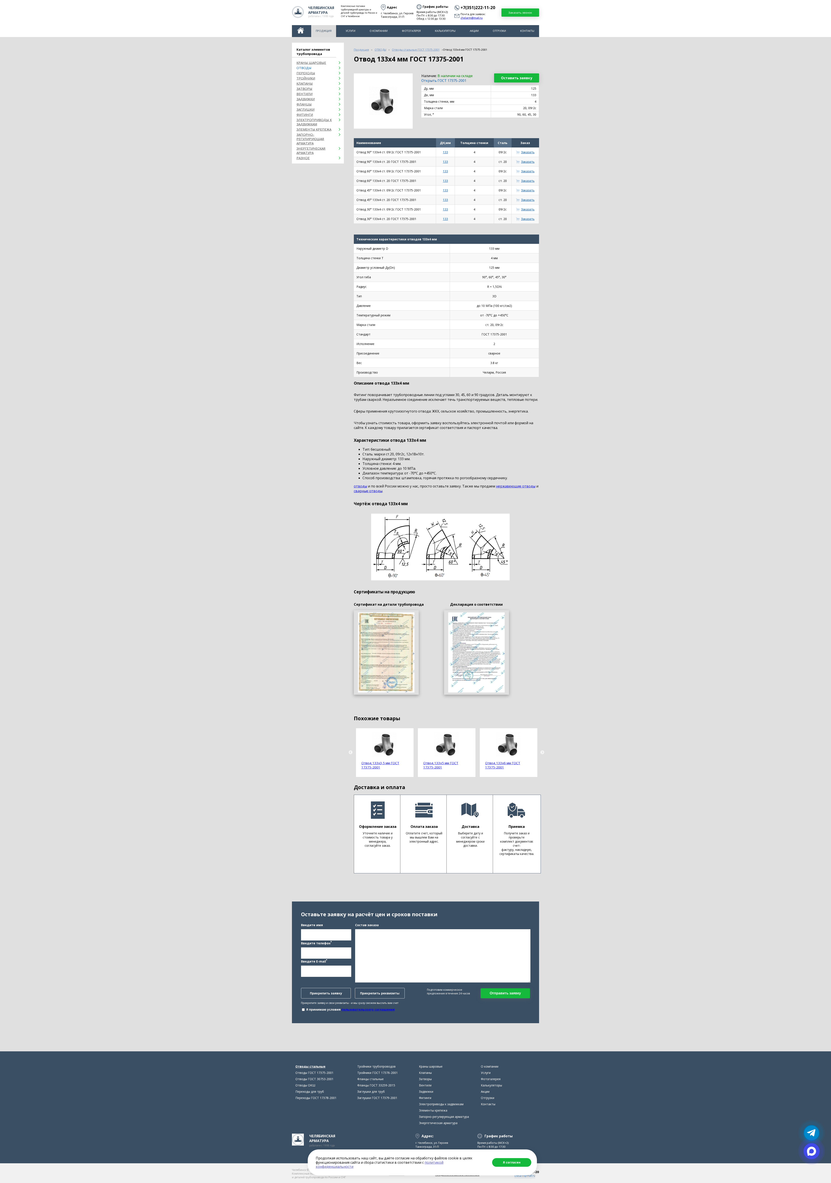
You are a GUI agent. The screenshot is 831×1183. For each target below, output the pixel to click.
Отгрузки (499, 31)
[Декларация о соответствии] (476, 652)
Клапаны (304, 83)
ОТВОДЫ (303, 68)
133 (445, 152)
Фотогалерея (411, 31)
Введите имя (312, 925)
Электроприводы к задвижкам (314, 122)
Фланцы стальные (370, 1079)
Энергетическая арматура (310, 150)
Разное (303, 158)
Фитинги (304, 114)
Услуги (350, 31)
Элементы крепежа (313, 129)
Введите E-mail (314, 961)
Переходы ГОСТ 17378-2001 (316, 1098)
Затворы (304, 88)
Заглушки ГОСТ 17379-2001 (377, 1098)
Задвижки (305, 99)
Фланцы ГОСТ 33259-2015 (376, 1085)
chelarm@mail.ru (472, 18)
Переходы (305, 73)
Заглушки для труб (371, 1091)
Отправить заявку (505, 993)
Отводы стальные (310, 1066)
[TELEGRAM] (811, 1133)
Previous (350, 752)
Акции (474, 31)
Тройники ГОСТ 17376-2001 (377, 1073)
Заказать (528, 152)
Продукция (324, 31)
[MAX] (811, 1151)
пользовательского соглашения (368, 1009)
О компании (379, 31)
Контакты (527, 31)
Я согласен (511, 1162)
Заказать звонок (520, 13)
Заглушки (305, 109)
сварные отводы (368, 491)
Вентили (304, 94)
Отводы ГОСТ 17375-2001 (314, 1073)
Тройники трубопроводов (376, 1066)
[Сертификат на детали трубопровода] (386, 652)
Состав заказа (367, 925)
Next (542, 752)
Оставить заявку (516, 78)
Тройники (305, 78)
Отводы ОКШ (305, 1085)
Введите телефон (316, 942)
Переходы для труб (309, 1091)
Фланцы (304, 104)
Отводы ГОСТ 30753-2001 (314, 1079)
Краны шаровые (311, 62)
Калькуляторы (445, 31)
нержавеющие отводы (515, 486)
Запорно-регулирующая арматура (310, 138)
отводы (360, 486)
